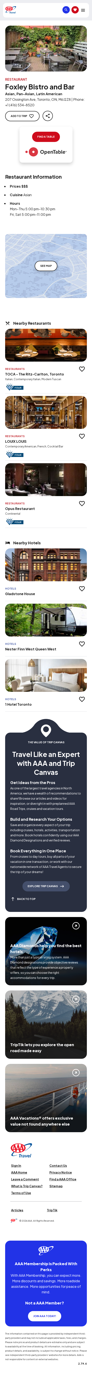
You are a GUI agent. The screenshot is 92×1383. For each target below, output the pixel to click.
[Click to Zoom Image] (46, 49)
